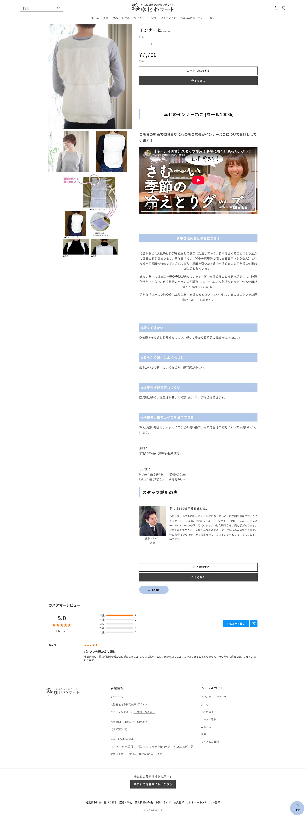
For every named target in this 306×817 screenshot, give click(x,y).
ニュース (206, 727)
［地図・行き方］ (144, 712)
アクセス (206, 704)
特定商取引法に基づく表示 (101, 802)
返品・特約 (125, 802)
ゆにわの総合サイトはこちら (153, 784)
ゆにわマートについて (214, 697)
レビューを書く (236, 623)
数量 (141, 37)
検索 (203, 734)
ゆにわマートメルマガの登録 (203, 802)
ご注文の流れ (208, 719)
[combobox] (41, 7)
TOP (297, 809)
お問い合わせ (163, 802)
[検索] (59, 8)
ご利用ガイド (208, 712)
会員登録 (179, 802)
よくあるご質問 (210, 741)
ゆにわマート (157, 810)
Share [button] (156, 589)
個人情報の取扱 (144, 802)
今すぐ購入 (198, 80)
